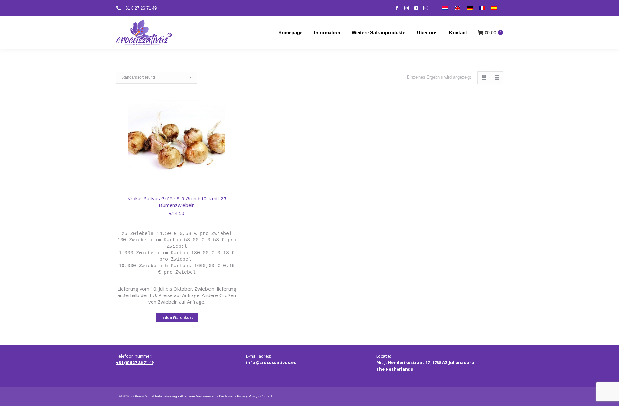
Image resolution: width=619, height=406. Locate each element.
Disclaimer (226, 396)
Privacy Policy (247, 396)
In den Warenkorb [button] (176, 317)
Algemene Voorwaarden (198, 396)
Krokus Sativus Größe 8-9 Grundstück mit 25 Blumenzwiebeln (176, 201)
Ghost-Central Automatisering (155, 396)
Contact (266, 396)
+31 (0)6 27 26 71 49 (134, 362)
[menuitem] (445, 8)
